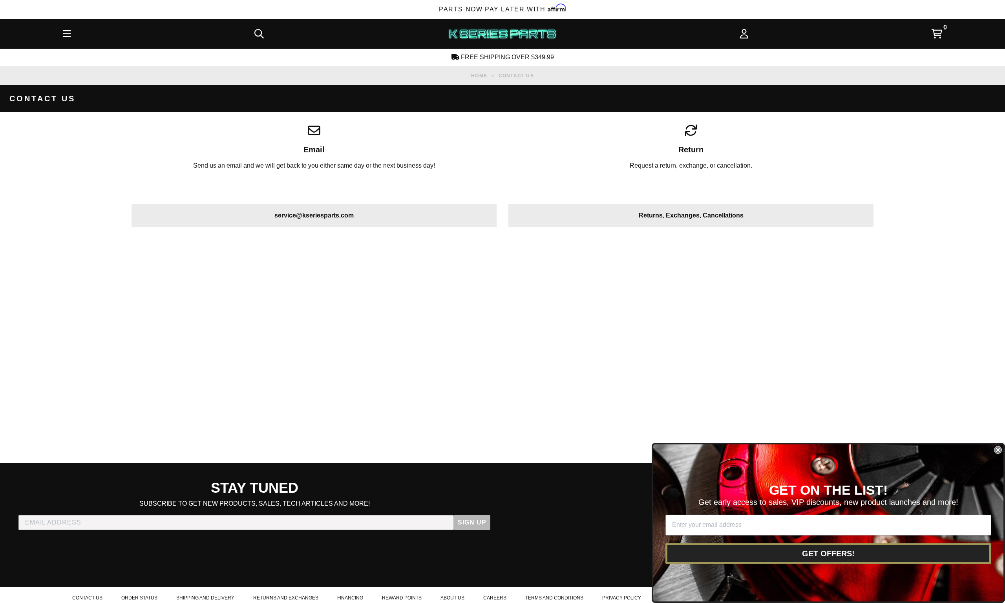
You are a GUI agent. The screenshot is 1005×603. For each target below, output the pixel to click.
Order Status (139, 598)
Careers (494, 598)
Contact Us (87, 598)
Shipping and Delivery (205, 598)
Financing (350, 598)
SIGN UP (472, 522)
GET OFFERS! (828, 553)
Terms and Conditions (554, 598)
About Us (452, 598)
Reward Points (402, 598)
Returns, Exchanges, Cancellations (691, 215)
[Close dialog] (998, 450)
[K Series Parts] (502, 33)
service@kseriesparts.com (314, 215)
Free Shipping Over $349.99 (506, 57)
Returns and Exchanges (285, 598)
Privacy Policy (621, 598)
